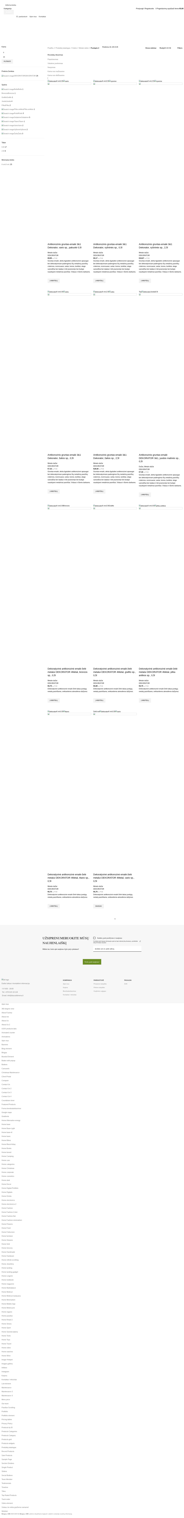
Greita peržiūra (50, 285)
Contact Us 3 (6, 1092)
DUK (125, 984)
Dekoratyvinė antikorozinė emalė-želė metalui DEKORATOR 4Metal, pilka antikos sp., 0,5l (158, 672)
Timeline (5, 1487)
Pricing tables (7, 1419)
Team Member (7, 1479)
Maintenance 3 (7, 1396)
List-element (6, 1384)
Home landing (7, 1268)
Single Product (7, 1467)
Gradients (5, 1116)
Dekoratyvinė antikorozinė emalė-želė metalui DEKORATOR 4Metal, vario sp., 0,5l (113, 877)
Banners (5, 1044)
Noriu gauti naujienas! (92, 962)
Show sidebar (150, 48)
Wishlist (5, 1511)
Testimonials (6, 1483)
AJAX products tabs (9, 1029)
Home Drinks (7, 1196)
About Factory (7, 1013)
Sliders (4, 1471)
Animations (6, 1037)
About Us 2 (6, 1025)
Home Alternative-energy (11, 1120)
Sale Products (7, 1455)
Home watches (7, 1352)
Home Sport (6, 1328)
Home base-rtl (7, 1132)
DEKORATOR (53, 255)
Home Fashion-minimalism (12, 1220)
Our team (5, 1404)
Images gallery (7, 1364)
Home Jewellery (8, 1264)
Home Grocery (7, 1248)
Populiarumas (53, 59)
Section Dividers (8, 1463)
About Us (5, 1021)
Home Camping (8, 1156)
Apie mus (66, 984)
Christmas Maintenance (10, 1072)
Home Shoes (7, 1324)
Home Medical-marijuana (11, 1296)
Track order (6, 1499)
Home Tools (6, 1336)
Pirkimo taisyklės (99, 987)
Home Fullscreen (8, 1232)
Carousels (5, 1068)
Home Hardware (8, 1256)
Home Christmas (8, 1168)
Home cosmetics (8, 1176)
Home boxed (6, 1152)
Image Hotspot (7, 1360)
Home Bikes (6, 1140)
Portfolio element (8, 1415)
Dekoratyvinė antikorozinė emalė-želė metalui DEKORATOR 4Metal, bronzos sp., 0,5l (67, 672)
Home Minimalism (8, 1300)
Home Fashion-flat (9, 1216)
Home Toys (6, 1340)
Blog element (7, 1049)
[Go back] (4, 21)
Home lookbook (8, 1280)
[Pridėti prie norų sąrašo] (50, 275)
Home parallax (7, 1316)
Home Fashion (7, 1208)
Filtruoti (7, 61)
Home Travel (6, 1344)
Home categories (8, 1164)
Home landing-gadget (10, 1272)
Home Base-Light (8, 1128)
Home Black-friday (9, 1144)
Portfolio (5, 1411)
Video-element (7, 1503)
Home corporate (8, 1172)
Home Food (6, 1228)
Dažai (74, 48)
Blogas (4, 1052)
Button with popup (8, 1060)
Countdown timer (8, 1100)
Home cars (6, 1160)
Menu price (6, 1399)
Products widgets (8, 1443)
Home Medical (7, 1292)
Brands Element (8, 1057)
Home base (6, 1124)
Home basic (6, 1136)
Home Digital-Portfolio (10, 1188)
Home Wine (6, 1356)
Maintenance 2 (7, 1391)
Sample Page (7, 1459)
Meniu (4, 32)
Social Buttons (7, 1475)
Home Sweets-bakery (10, 1332)
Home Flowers (7, 1224)
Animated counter (8, 1033)
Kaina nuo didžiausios (56, 75)
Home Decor (6, 1184)
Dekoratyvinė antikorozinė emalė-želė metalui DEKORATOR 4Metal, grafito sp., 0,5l (114, 672)
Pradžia (50, 48)
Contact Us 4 (6, 1096)
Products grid (7, 1439)
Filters (179, 48)
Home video (6, 1348)
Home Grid (6, 1244)
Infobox (4, 1368)
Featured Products (9, 1104)
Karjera (65, 987)
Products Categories (9, 1431)
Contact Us (6, 1084)
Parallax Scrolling (8, 1407)
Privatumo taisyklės (100, 984)
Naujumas (51, 67)
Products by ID (7, 1427)
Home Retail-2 (7, 1320)
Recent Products (8, 1451)
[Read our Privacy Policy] (140, 941)
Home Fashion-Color (9, 1212)
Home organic (7, 1312)
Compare (5, 1080)
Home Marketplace (9, 1288)
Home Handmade (8, 1252)
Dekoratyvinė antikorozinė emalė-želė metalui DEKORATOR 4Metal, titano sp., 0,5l (68, 877)
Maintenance (6, 1388)
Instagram (5, 1372)
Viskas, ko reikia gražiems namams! (15, 1507)
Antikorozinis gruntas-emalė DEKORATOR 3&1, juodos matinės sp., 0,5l (159, 458)
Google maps (7, 1112)
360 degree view (8, 1009)
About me (5, 1017)
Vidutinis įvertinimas (55, 63)
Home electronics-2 (9, 1204)
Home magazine (8, 1284)
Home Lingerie (7, 1276)
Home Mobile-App (8, 1304)
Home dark (6, 1180)
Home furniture (7, 1236)
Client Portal (6, 1076)
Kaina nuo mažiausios (56, 71)
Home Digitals (7, 1192)
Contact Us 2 (6, 1088)
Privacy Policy (7, 1423)
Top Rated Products (9, 1495)
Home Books (6, 1148)
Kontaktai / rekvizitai (69, 995)
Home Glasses (7, 1240)
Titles (4, 1491)
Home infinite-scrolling (10, 1260)
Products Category (9, 1435)
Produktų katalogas (63, 48)
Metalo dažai (84, 48)
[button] (54, 280)
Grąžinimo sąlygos (100, 991)
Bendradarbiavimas (69, 991)
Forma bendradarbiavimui (11, 1108)
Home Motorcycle (8, 1308)
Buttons (4, 1064)
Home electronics (8, 1200)
